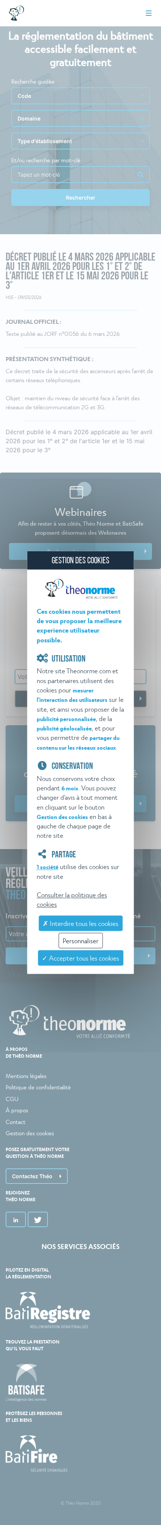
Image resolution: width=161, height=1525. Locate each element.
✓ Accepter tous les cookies (80, 958)
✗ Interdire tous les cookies (80, 923)
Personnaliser (80, 940)
